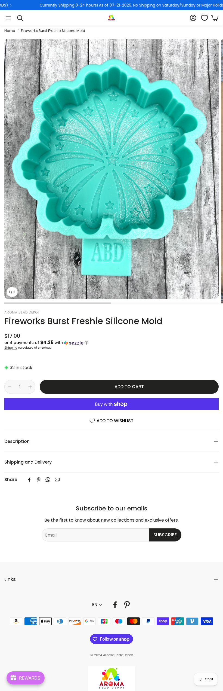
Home (9, 30)
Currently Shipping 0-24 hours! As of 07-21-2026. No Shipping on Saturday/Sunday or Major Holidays (98, 5)
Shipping (10, 348)
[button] (8, 18)
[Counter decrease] (9, 387)
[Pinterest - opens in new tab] (127, 604)
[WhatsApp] (47, 479)
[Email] (57, 479)
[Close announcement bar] (217, 4)
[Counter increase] (30, 387)
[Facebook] (29, 479)
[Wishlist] (203, 18)
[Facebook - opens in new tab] (115, 604)
